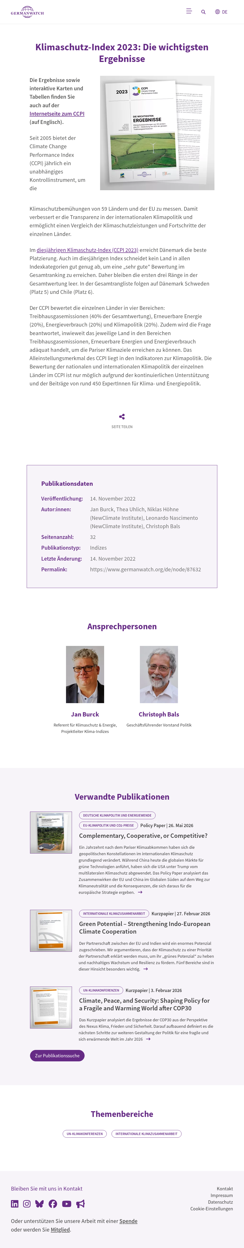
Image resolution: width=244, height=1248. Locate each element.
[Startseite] (27, 12)
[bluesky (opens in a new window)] (39, 1205)
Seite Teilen (122, 426)
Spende (128, 1220)
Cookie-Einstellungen (211, 1209)
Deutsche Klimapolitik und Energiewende (117, 815)
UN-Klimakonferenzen (101, 990)
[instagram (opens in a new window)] (26, 1205)
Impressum (222, 1195)
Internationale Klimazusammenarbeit (114, 913)
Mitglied (60, 1229)
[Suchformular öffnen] (203, 12)
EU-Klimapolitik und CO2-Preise (108, 825)
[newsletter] (80, 1205)
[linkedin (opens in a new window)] (14, 1205)
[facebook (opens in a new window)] (53, 1205)
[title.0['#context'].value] (51, 833)
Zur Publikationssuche (57, 1056)
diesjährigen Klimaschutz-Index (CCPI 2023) (87, 249)
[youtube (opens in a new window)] (66, 1205)
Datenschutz (220, 1202)
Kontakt (225, 1189)
